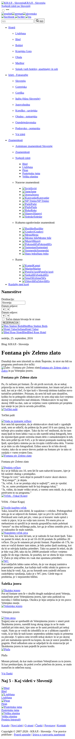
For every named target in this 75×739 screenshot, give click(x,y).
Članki (39, 725)
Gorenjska (21, 86)
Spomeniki (43, 250)
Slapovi (37, 213)
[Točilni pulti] (9, 409)
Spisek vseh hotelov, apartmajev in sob (36, 69)
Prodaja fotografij (11, 719)
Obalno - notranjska (26, 116)
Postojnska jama (31, 173)
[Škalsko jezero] (10, 590)
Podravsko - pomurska (27, 128)
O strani (29, 725)
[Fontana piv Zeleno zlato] (16, 455)
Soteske (38, 216)
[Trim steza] (8, 618)
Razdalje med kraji (18, 284)
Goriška (19, 92)
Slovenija (20, 80)
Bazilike (38, 228)
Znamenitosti (15, 140)
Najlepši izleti (22, 158)
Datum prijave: (9, 305)
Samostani (42, 247)
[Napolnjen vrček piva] (14, 532)
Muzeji (36, 241)
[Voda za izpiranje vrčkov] (16, 421)
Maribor (19, 63)
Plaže (34, 207)
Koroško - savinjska (26, 110)
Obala (18, 57)
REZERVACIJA (10, 322)
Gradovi (38, 231)
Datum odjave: (9, 312)
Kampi (36, 265)
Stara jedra (42, 253)
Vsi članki (7, 673)
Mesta (35, 234)
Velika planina (30, 176)
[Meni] (7, 10)
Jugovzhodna (22, 104)
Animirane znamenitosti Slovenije (33, 146)
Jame (33, 191)
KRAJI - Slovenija (35, 2)
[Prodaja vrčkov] (11, 467)
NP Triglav (43, 200)
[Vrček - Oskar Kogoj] (14, 495)
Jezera (35, 194)
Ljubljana (20, 33)
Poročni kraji (46, 271)
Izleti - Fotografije (18, 74)
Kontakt (61, 725)
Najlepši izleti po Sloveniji (15, 6)
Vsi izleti (20, 134)
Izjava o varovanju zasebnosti (49, 734)
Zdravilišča (43, 281)
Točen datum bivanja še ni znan (23, 319)
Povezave (49, 725)
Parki (34, 204)
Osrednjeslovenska (25, 122)
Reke (34, 210)
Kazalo (5, 725)
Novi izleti (17, 725)
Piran (25, 170)
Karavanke (43, 197)
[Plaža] (5, 649)
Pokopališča (45, 244)
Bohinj (19, 45)
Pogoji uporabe (22, 734)
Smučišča (41, 278)
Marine (37, 268)
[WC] (5, 561)
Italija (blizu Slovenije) (27, 98)
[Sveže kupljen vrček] (14, 507)
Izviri (34, 188)
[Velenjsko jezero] (11, 606)
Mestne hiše (44, 237)
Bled (18, 39)
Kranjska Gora (23, 51)
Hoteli (11, 27)
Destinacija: (7, 299)
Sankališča (42, 274)
